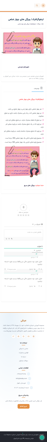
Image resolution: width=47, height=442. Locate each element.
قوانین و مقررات (23, 353)
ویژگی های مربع (29, 185)
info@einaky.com (21, 378)
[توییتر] (13, 336)
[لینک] (11, 238)
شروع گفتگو (23, 406)
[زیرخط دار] (6, 238)
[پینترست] (18, 336)
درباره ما (23, 357)
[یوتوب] (28, 336)
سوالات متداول (23, 361)
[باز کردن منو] (43, 5)
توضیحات (36, 89)
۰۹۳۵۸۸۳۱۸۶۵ (21, 374)
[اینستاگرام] (34, 336)
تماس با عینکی (23, 349)
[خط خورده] (9, 238)
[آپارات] (23, 336)
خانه (42, 24)
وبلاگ (38, 24)
